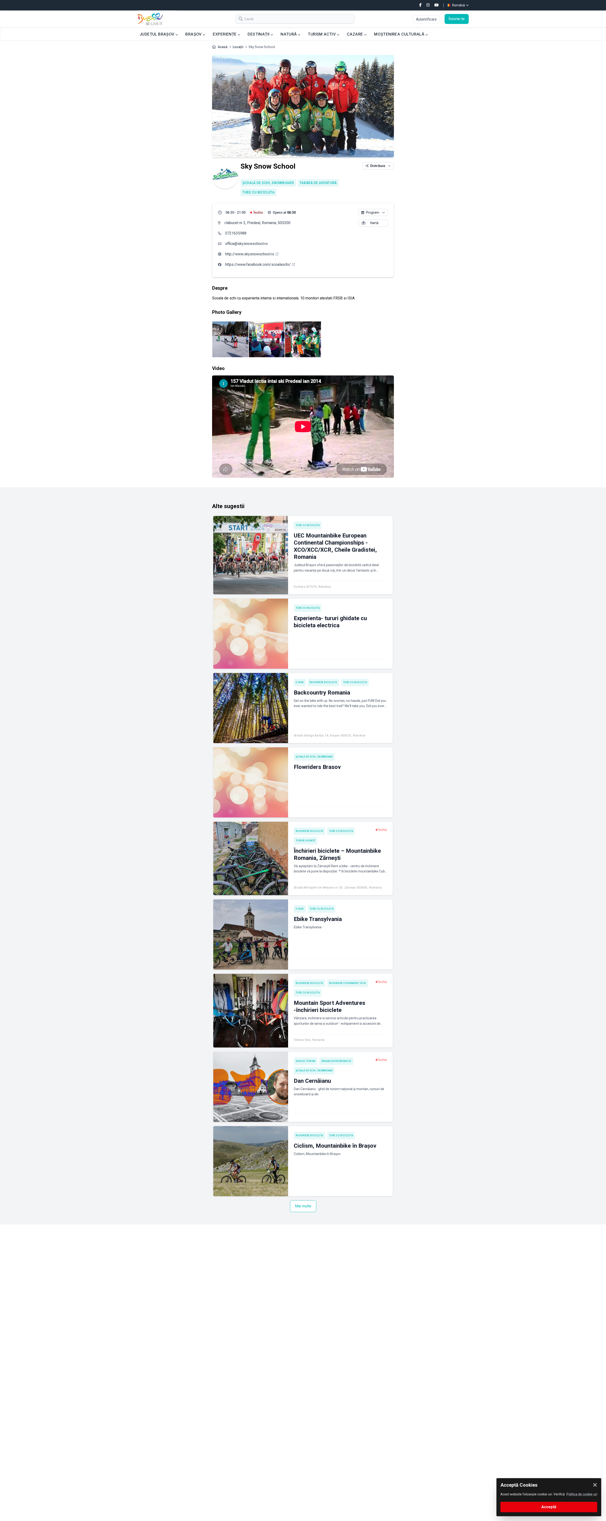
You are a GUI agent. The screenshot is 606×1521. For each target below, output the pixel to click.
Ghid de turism (306, 1061)
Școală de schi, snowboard (268, 183)
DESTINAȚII (259, 34)
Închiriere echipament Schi (347, 983)
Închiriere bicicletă (323, 682)
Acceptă (548, 1507)
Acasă (222, 47)
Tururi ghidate (306, 840)
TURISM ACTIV (322, 34)
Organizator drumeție (336, 1061)
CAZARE (355, 34)
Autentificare (426, 19)
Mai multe (303, 1206)
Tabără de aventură (318, 183)
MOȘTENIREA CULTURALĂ (399, 34)
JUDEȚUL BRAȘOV (157, 34)
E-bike (300, 682)
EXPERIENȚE (225, 34)
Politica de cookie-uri (581, 1494)
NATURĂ (289, 34)
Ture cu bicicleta (258, 192)
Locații (238, 47)
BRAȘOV (194, 34)
